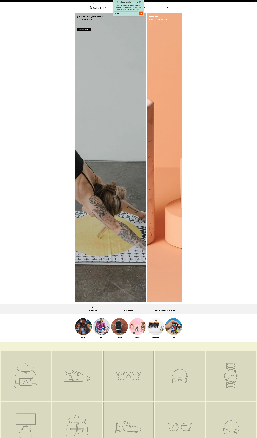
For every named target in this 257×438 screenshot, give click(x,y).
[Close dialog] (142, 1)
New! (156, 3)
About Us (165, 3)
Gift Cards (160, 3)
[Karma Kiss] (98, 7)
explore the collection (84, 29)
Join (141, 13)
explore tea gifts (154, 23)
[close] (255, 1)
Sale (144, 7)
